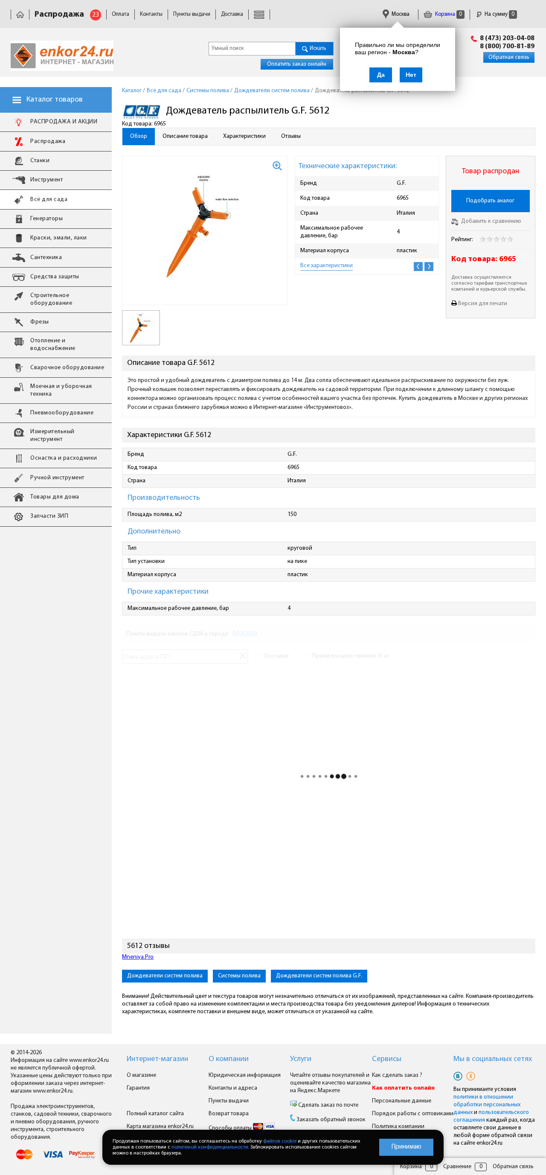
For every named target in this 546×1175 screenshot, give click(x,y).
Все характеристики (326, 265)
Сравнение (457, 1166)
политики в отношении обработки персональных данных (486, 1105)
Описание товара (185, 136)
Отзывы (291, 136)
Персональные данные (401, 1101)
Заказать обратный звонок (331, 1120)
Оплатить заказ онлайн (296, 64)
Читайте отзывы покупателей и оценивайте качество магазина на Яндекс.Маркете (330, 1083)
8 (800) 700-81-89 (507, 46)
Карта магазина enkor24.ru (160, 1126)
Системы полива (239, 976)
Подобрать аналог (490, 201)
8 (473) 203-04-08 (507, 38)
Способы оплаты (231, 1128)
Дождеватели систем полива (165, 976)
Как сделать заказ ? (397, 1075)
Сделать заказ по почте (327, 1105)
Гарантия (138, 1088)
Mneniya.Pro (138, 957)
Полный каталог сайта (155, 1114)
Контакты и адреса (233, 1088)
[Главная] (20, 14)
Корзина (448, 14)
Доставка (232, 14)
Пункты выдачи (191, 14)
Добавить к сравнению (490, 221)
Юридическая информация (245, 1075)
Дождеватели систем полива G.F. (319, 976)
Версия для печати (482, 303)
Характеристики (244, 136)
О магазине (141, 1075)
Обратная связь (508, 57)
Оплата (120, 14)
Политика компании (398, 1126)
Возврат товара (229, 1114)
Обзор (138, 136)
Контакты (151, 14)
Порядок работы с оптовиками (412, 1114)
